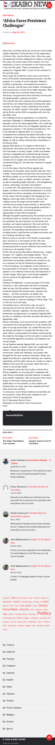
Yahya (5, 629)
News (9, 686)
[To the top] (49, 737)
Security (14, 622)
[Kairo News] (27, 5)
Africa (14, 597)
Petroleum (32, 614)
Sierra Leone (22, 622)
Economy (36, 602)
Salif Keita (34, 618)
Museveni (38, 609)
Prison (19, 618)
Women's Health (43, 625)
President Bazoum (9, 618)
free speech (26, 605)
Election (6, 606)
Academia (6, 598)
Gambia (43, 605)
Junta (32, 609)
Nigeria (11, 614)
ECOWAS (45, 601)
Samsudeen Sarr (45, 618)
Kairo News (18, 739)
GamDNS (15, 743)
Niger (5, 614)
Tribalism (46, 622)
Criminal (37, 598)
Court (30, 598)
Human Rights (10, 609)
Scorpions (6, 622)
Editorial (8, 15)
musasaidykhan (14, 415)
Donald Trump (27, 602)
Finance (10, 658)
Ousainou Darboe (21, 614)
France (16, 606)
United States (12, 626)
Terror (40, 622)
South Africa (32, 622)
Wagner (28, 626)
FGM (11, 606)
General (10, 672)
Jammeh (24, 609)
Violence (21, 626)
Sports (9, 728)
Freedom (10, 665)
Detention (7, 601)
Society (10, 721)
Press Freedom (13, 707)
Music (46, 609)
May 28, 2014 (18, 32)
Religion (26, 618)
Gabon (35, 606)
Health (9, 679)
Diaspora (17, 601)
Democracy (45, 598)
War (34, 625)
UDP (4, 626)
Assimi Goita (22, 598)
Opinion (10, 693)
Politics (44, 613)
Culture (10, 644)
